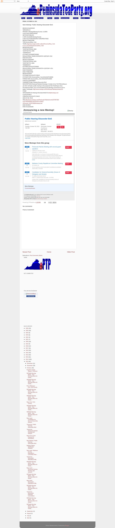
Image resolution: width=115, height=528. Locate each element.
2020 (27, 341)
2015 (27, 352)
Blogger (67, 525)
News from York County (31, 402)
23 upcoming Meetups (30, 188)
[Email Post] (44, 202)
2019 (27, 343)
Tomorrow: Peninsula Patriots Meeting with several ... (32, 431)
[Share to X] (52, 202)
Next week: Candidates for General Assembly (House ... (32, 420)
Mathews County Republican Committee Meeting (47, 163)
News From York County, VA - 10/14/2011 (31, 437)
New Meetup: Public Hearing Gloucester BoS (32, 442)
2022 (27, 337)
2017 (27, 348)
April (28, 518)
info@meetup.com (53, 92)
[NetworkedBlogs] (31, 293)
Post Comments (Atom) (36, 255)
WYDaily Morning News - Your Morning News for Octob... (32, 375)
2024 (27, 332)
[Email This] (49, 202)
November (30, 365)
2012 (27, 359)
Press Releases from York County (32, 386)
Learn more (27, 138)
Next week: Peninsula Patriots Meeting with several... (32, 470)
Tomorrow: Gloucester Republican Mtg (31, 458)
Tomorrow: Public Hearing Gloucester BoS (31, 426)
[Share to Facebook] (54, 202)
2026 (27, 328)
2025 (27, 330)
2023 (27, 335)
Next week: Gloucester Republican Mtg (31, 482)
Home (49, 252)
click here (38, 195)
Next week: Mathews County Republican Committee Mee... (32, 452)
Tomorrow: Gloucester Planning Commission (31, 494)
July (28, 515)
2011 (27, 361)
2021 (27, 339)
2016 (27, 350)
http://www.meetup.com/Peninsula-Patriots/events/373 (48, 89)
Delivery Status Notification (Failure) (31, 447)
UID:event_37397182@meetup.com (32, 103)
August (29, 513)
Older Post (71, 252)
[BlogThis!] (51, 202)
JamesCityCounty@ (33, 7)
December (30, 363)
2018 (27, 346)
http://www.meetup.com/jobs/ (41, 198)
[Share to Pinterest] (55, 202)
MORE (33, 159)
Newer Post (27, 252)
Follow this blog (31, 296)
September (30, 511)
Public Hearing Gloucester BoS (38, 119)
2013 (27, 357)
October (29, 367)
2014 (27, 354)
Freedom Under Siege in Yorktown (32, 370)
